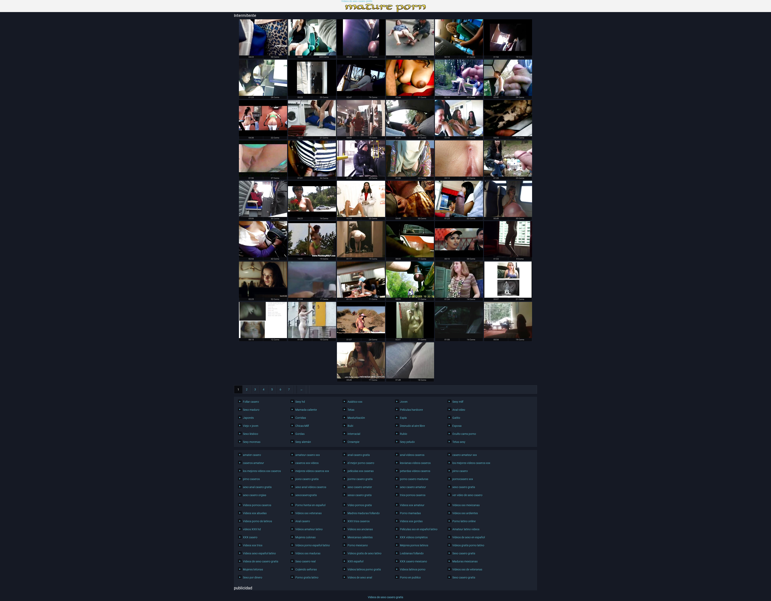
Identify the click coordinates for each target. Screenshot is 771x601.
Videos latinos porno (412, 569)
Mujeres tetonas (253, 569)
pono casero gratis (307, 479)
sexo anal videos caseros (310, 487)
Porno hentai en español (310, 505)
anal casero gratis (359, 455)
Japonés (248, 417)
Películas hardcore (411, 409)
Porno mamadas (410, 513)
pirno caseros (251, 479)
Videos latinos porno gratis (364, 569)
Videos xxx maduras (307, 553)
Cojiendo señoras (306, 569)
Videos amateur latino (309, 529)
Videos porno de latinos (257, 521)
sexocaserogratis (306, 495)
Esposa (457, 425)
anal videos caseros (412, 455)
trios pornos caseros (412, 495)
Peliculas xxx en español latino (419, 529)
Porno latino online (464, 521)
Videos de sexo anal (360, 577)
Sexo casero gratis (463, 553)
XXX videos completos (414, 537)
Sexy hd (300, 401)
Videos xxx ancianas (360, 529)
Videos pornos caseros (257, 505)
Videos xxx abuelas (255, 513)
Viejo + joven (250, 425)
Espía (403, 417)
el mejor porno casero (361, 463)
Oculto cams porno (464, 433)
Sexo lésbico (250, 433)
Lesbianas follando (412, 553)
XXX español (355, 561)
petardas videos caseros (415, 471)
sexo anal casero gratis (257, 487)
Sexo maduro (251, 409)
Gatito (456, 417)
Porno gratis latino (306, 577)
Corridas (300, 417)
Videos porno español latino (312, 545)
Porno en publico (410, 577)
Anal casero (302, 521)
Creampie (353, 442)
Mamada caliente (306, 409)
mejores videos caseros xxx (312, 471)
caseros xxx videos (307, 463)
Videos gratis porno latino (468, 545)
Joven (404, 401)
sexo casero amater (360, 487)
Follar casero (251, 401)
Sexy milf (457, 401)
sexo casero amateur (413, 487)
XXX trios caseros (359, 521)
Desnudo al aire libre (412, 425)
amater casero (252, 455)
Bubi (350, 425)
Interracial (354, 433)
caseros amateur (253, 463)
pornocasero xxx (462, 479)
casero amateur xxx (464, 455)
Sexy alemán (303, 442)
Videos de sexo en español (468, 537)
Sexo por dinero (252, 577)
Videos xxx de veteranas (467, 569)
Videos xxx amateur (412, 505)
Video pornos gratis (360, 505)
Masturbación (356, 417)
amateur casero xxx (307, 455)
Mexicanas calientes (360, 537)
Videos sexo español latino (259, 553)
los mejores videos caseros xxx (471, 463)
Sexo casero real (305, 561)
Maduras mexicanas (465, 561)
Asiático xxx (355, 401)
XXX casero (250, 537)
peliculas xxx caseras (361, 471)
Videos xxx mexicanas (466, 505)
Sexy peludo (407, 442)
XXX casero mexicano (413, 561)
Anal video (458, 409)
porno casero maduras (414, 479)
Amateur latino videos (465, 529)
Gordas (300, 433)
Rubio (403, 433)
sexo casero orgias (254, 495)
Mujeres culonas (305, 537)
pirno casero (460, 471)
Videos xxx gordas (411, 521)
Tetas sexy (458, 442)
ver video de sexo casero (467, 495)
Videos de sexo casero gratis (356, 1)
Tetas (351, 409)
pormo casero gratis (360, 479)
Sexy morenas (251, 442)
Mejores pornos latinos (414, 545)
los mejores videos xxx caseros (262, 471)
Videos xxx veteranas (308, 513)
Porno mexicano (358, 545)
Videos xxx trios (252, 545)
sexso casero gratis (360, 495)
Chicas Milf (302, 425)
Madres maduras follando (364, 513)
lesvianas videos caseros (415, 463)
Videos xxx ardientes (465, 513)
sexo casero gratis (463, 487)
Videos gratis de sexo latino (364, 553)
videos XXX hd (252, 529)
